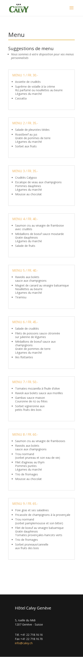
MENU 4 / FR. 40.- (25, 219)
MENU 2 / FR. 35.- (25, 123)
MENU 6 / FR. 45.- (25, 322)
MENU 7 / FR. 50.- (25, 382)
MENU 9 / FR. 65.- (25, 503)
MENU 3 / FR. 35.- (25, 171)
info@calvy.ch (24, 643)
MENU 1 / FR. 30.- (25, 75)
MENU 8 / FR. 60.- (25, 434)
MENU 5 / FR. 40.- (25, 270)
